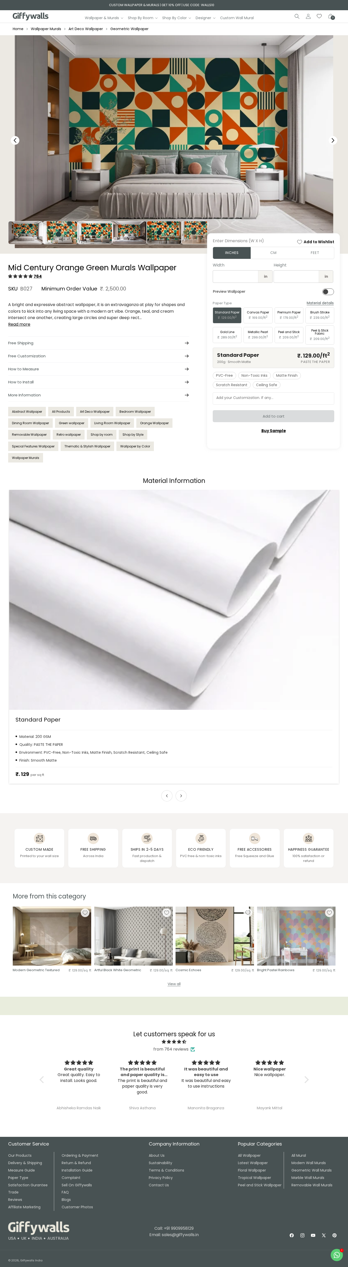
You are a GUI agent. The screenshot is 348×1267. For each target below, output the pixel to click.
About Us (157, 1155)
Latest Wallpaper (253, 1162)
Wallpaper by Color (135, 446)
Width (218, 265)
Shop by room (102, 434)
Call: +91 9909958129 (174, 1228)
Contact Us (159, 1185)
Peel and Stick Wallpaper (260, 1185)
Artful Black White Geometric (117, 970)
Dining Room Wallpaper (30, 423)
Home (18, 28)
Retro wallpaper (69, 434)
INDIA (37, 1238)
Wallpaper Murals (46, 28)
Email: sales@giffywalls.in (174, 1235)
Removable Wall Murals (311, 1185)
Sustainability (160, 1162)
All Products (61, 411)
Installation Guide (77, 1170)
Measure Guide (21, 1170)
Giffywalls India (31, 1260)
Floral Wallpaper (252, 1170)
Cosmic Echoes (188, 970)
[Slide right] (181, 795)
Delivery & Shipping (25, 1162)
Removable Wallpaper (29, 434)
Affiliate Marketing (24, 1207)
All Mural (298, 1155)
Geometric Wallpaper (129, 28)
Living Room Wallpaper (112, 423)
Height (280, 265)
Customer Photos (77, 1207)
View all (174, 983)
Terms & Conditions (166, 1170)
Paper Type (18, 1177)
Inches (232, 252)
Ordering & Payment (80, 1155)
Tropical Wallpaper (254, 1177)
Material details (320, 303)
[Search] (297, 16)
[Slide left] (166, 795)
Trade (13, 1192)
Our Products (20, 1155)
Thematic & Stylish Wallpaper (87, 446)
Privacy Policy (161, 1177)
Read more (19, 324)
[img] (174, 1042)
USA (12, 1238)
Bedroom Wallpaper (135, 411)
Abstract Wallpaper (27, 411)
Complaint (71, 1177)
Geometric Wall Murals (311, 1170)
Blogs (66, 1199)
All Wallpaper (249, 1155)
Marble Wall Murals (307, 1177)
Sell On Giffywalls (77, 1185)
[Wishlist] (319, 16)
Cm (273, 252)
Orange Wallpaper (154, 423)
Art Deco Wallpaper (86, 28)
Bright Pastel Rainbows (276, 970)
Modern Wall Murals (308, 1162)
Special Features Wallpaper (33, 446)
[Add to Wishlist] (85, 913)
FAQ (65, 1192)
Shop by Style (133, 434)
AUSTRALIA (58, 1238)
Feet (315, 252)
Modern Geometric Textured (36, 970)
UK (23, 1238)
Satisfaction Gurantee (28, 1185)
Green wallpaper (71, 423)
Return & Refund (76, 1162)
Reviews (15, 1199)
